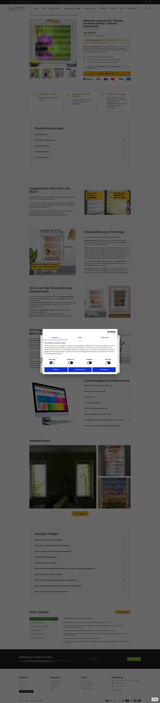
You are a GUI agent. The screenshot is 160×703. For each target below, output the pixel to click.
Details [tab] (80, 337)
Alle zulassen (104, 369)
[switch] (70, 362)
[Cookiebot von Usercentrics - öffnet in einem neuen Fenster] (108, 332)
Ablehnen (56, 369)
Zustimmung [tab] (55, 337)
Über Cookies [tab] (105, 337)
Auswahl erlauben (80, 369)
